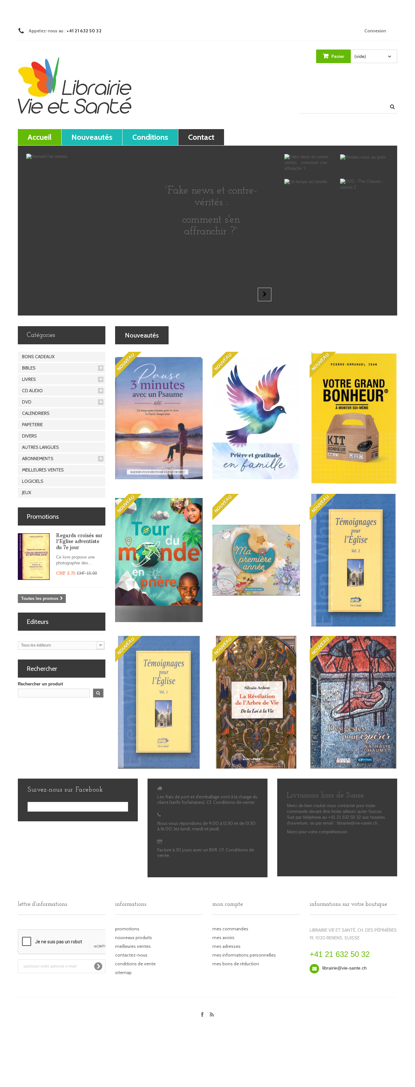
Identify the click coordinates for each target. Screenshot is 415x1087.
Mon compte (227, 904)
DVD (26, 402)
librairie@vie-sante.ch (344, 968)
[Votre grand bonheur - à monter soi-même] (353, 418)
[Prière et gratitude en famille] (256, 418)
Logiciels (32, 481)
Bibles (29, 368)
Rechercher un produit (40, 684)
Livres (29, 379)
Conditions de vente (135, 964)
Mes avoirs (223, 937)
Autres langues (40, 447)
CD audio (32, 391)
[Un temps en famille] (308, 182)
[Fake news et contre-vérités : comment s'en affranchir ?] (308, 163)
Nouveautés (92, 137)
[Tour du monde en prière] (159, 560)
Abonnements (37, 458)
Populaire (192, 335)
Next (264, 294)
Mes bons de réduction (235, 964)
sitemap (123, 972)
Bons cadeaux (38, 357)
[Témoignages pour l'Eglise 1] (159, 702)
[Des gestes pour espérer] (353, 702)
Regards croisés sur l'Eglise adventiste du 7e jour (79, 541)
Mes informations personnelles (244, 955)
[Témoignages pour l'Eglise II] (353, 560)
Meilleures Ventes (250, 335)
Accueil (40, 137)
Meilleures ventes (43, 470)
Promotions (43, 516)
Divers (29, 436)
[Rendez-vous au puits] (364, 157)
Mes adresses (226, 946)
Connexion (375, 31)
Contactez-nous (131, 955)
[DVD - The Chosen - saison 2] (364, 184)
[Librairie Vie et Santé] (74, 85)
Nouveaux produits (133, 937)
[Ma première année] (256, 560)
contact (201, 137)
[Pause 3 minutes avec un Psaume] (159, 418)
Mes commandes (230, 929)
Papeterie (32, 424)
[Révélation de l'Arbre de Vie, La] (256, 702)
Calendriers (36, 413)
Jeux (26, 492)
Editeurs (37, 622)
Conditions (150, 137)
